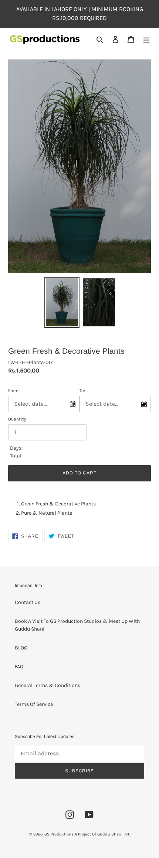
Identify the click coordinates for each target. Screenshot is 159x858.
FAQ (19, 666)
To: (82, 390)
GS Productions (59, 834)
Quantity (17, 419)
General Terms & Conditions (47, 685)
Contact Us (27, 602)
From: (14, 390)
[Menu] (146, 39)
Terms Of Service (34, 704)
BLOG (21, 648)
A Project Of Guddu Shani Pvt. (102, 834)
